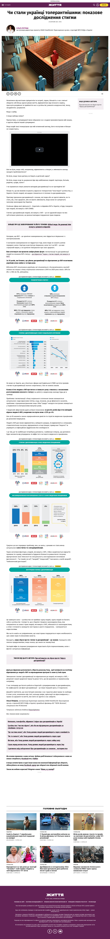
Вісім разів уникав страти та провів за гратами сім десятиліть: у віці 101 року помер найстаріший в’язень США (88, 837)
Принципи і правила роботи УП (77, 901)
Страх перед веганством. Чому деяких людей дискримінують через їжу (36, 745)
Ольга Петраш (22, 28)
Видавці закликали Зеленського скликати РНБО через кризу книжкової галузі (86, 869)
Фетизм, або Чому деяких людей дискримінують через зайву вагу (34, 740)
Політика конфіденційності (34, 901)
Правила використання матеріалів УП (55, 901)
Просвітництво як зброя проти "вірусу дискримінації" (90, 105)
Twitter (35, 759)
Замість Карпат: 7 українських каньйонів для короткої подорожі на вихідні (20, 836)
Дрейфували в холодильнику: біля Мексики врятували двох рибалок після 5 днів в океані (54, 869)
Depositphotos (34, 710)
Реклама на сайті (19, 901)
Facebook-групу (30, 765)
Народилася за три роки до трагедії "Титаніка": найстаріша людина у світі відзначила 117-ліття (21, 869)
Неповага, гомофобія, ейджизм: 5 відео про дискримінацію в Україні (35, 722)
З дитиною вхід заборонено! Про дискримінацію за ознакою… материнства (37, 749)
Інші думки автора (88, 101)
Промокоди (92, 901)
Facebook (25, 759)
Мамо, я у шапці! (47, 769)
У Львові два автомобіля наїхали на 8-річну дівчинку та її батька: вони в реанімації (55, 836)
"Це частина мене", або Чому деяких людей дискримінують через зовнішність (39, 732)
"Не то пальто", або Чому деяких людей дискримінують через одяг (34, 736)
